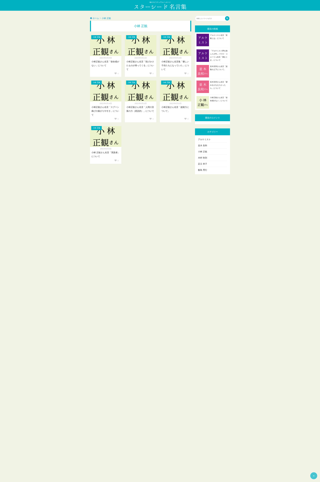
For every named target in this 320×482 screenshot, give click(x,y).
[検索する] (227, 18)
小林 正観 (106, 18)
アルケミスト (204, 139)
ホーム (95, 18)
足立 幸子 (202, 164)
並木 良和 (202, 145)
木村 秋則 (202, 158)
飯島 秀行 (202, 170)
